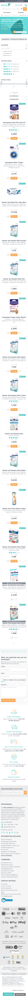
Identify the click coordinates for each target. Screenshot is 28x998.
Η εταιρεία (4, 884)
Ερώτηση (3, 684)
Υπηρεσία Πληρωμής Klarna (9, 877)
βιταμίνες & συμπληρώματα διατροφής (13, 814)
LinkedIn (17, 832)
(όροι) (3, 681)
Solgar (21, 941)
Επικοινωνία (4, 849)
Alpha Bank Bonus (6, 868)
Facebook (2, 832)
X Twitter (15, 832)
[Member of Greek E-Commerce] (9, 947)
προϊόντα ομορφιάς (7, 816)
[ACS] (21, 936)
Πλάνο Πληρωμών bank (9, 875)
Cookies (4, 969)
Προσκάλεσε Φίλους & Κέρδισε (10, 866)
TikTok (7, 832)
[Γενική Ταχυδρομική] (13, 932)
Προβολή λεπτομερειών (18, 990)
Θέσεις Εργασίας (6, 888)
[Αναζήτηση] (25, 9)
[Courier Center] (14, 936)
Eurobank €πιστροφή (7, 870)
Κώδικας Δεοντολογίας (14, 969)
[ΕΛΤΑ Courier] (6, 932)
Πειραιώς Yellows (6, 873)
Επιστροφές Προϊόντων (8, 843)
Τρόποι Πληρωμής (6, 839)
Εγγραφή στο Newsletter (8, 851)
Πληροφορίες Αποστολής (8, 841)
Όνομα (3, 666)
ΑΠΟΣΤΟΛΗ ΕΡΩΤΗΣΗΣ (8, 700)
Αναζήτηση (25, 792)
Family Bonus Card (7, 864)
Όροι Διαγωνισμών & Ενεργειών (11, 853)
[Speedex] (21, 932)
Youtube (10, 832)
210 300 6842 (8, 822)
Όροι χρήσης (7, 967)
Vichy (18, 943)
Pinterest (12, 832)
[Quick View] (8, 138)
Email (2, 673)
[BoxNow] (7, 936)
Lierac (11, 941)
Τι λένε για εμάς (6, 886)
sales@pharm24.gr (9, 826)
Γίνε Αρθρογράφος (7, 896)
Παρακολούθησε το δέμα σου (10, 845)
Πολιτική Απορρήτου (18, 967)
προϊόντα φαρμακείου (17, 812)
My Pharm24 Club (6, 862)
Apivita (16, 941)
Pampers (23, 943)
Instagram (4, 832)
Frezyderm (5, 941)
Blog (2, 892)
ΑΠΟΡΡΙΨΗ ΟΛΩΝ (20, 994)
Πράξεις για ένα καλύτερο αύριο (11, 894)
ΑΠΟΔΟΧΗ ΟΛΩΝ (8, 994)
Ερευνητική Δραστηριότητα (9, 890)
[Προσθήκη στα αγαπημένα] (20, 138)
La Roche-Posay (11, 943)
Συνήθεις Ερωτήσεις (7, 847)
